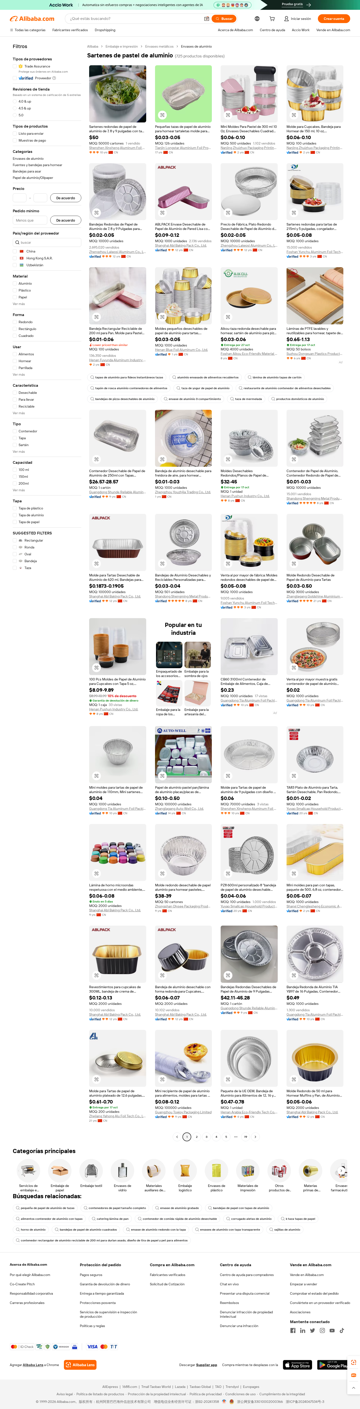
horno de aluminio (33, 1229)
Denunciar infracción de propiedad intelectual (246, 1314)
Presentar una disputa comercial (244, 1293)
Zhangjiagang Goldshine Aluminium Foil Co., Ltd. (315, 596)
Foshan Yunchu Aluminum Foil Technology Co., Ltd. (315, 252)
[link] (353, 1362)
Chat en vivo (229, 1284)
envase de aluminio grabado (179, 1208)
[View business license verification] (224, 1401)
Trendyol (232, 1387)
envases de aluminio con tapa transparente (230, 1229)
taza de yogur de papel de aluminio (205, 388)
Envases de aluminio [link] (196, 46)
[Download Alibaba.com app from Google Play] (333, 1365)
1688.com (129, 1387)
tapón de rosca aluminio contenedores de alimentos (131, 388)
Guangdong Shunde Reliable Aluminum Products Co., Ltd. (117, 492)
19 (245, 1137)
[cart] (273, 19)
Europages (251, 1387)
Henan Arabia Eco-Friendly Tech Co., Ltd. (249, 1112)
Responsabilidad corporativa (31, 1293)
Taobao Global (200, 1387)
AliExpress (110, 1387)
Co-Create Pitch (22, 1284)
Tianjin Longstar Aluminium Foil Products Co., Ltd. (183, 148)
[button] (207, 19)
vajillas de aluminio (287, 1229)
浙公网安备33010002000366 (260, 1402)
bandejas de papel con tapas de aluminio (241, 1208)
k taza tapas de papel (300, 1219)
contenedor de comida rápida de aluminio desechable (180, 1219)
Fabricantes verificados (167, 1275)
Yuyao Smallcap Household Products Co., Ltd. (315, 809)
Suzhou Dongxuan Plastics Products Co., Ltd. (315, 354)
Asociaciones (300, 1312)
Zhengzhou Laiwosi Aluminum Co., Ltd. (117, 252)
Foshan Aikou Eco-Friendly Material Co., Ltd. (249, 354)
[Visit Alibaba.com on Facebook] (293, 1330)
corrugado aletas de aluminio (251, 1219)
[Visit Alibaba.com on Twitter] (312, 1330)
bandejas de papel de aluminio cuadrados (88, 1229)
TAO (218, 1387)
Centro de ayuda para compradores (247, 1275)
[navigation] (47, 592)
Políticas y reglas (92, 1326)
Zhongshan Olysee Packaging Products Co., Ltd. (183, 906)
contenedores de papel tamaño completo (117, 1208)
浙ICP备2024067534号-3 (305, 1402)
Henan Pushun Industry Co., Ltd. (245, 496)
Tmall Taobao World (156, 1387)
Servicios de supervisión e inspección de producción (108, 1314)
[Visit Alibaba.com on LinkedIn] (303, 1330)
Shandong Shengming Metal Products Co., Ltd (315, 498)
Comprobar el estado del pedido (314, 1293)
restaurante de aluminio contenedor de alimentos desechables (287, 388)
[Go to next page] (255, 1136)
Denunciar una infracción (239, 1326)
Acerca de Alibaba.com (28, 1264)
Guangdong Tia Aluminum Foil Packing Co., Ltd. (249, 700)
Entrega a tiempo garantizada (102, 1293)
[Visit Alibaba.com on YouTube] (332, 1330)
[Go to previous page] (177, 1136)
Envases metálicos (159, 46)
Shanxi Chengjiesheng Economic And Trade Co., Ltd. (315, 906)
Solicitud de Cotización (167, 1284)
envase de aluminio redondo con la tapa (158, 1229)
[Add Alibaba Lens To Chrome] (80, 1365)
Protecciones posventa (98, 1303)
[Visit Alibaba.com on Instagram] (322, 1330)
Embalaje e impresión (122, 46)
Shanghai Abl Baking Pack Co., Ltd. (181, 245)
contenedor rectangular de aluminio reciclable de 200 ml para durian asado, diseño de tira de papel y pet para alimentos (104, 1240)
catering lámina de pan (113, 1219)
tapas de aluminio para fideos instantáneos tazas (129, 377)
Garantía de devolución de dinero (105, 1284)
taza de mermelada (248, 399)
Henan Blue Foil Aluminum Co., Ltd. (181, 350)
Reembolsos (229, 1303)
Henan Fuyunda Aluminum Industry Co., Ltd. (117, 360)
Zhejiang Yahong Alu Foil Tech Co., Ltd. (117, 1116)
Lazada (180, 1387)
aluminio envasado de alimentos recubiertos (208, 377)
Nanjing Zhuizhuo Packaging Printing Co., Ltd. (249, 148)
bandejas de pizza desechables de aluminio (125, 399)
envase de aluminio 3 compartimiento (195, 399)
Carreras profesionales (27, 1303)
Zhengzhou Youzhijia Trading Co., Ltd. (183, 492)
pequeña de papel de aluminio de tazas (47, 1208)
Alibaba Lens (33, 1365)
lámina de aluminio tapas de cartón (277, 377)
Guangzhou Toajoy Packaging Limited (183, 1112)
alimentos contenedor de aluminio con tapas (52, 1219)
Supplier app (206, 1365)
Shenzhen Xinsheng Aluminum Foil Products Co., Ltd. (117, 148)
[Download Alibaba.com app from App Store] (297, 1365)
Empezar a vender (303, 1284)
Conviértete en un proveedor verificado (320, 1303)
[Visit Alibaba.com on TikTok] (342, 1330)
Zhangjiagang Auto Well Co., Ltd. (179, 809)
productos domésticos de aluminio (300, 399)
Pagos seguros (91, 1275)
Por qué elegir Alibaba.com (30, 1275)
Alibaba (92, 46)
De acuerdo (65, 198)
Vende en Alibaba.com (307, 1275)
